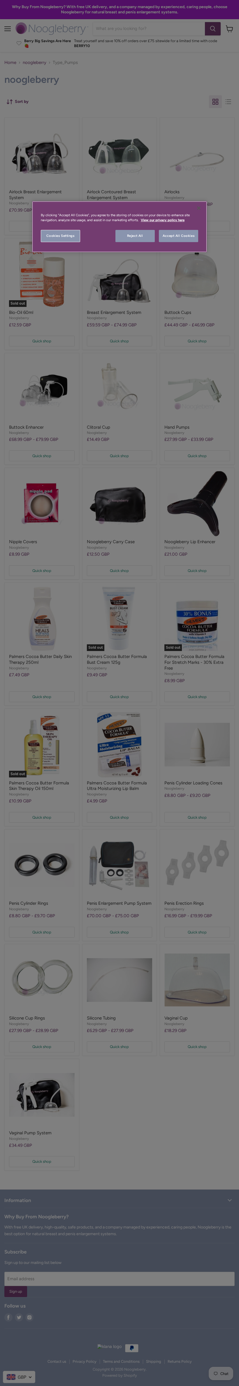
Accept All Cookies (178, 236)
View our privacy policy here (162, 220)
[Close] (198, 208)
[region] (119, 226)
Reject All (135, 236)
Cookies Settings (60, 236)
